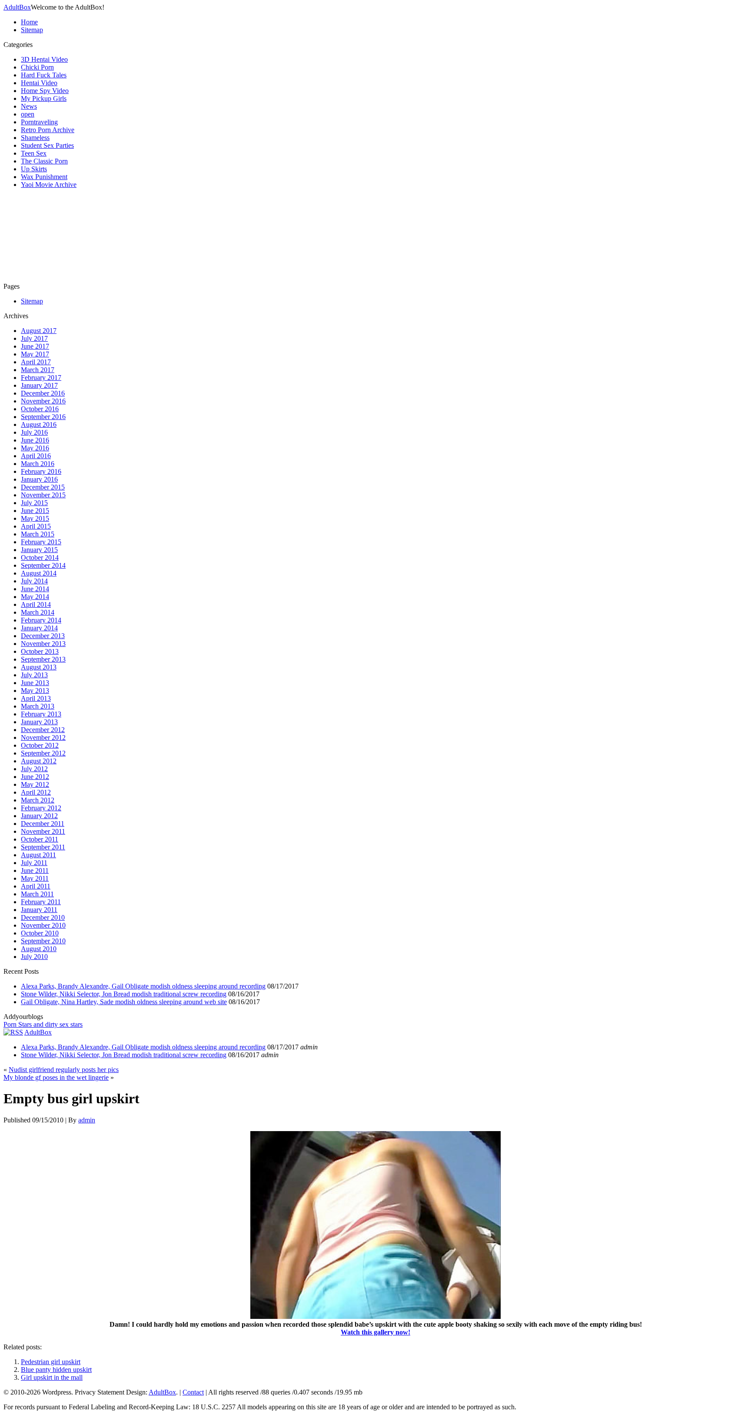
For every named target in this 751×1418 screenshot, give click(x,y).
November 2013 (43, 643)
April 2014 (36, 604)
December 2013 (43, 635)
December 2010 (43, 917)
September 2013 (43, 659)
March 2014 (37, 612)
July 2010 (34, 956)
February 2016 (41, 471)
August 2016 (38, 424)
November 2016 (43, 401)
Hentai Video (39, 83)
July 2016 (34, 432)
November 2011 (43, 831)
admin (86, 1120)
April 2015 (36, 526)
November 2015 (43, 495)
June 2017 (35, 346)
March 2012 (37, 800)
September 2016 (43, 416)
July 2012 (34, 768)
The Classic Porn (44, 161)
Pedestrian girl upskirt (50, 1361)
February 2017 (41, 377)
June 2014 (35, 588)
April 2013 (36, 698)
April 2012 (36, 792)
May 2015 (35, 518)
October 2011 (39, 839)
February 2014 (41, 620)
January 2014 (39, 628)
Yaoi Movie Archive (48, 184)
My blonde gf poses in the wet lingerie (56, 1077)
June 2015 (35, 510)
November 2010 (43, 925)
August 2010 (38, 948)
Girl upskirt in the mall (52, 1377)
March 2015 (37, 534)
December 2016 (43, 393)
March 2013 (37, 706)
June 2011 (35, 870)
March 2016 (37, 463)
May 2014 (35, 596)
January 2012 (39, 815)
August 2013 (38, 667)
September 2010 (43, 941)
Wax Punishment (44, 176)
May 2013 (35, 690)
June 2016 (35, 440)
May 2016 (35, 448)
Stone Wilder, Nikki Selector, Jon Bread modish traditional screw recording (123, 994)
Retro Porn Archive (47, 129)
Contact (193, 1392)
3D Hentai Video (44, 59)
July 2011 (34, 862)
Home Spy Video (45, 90)
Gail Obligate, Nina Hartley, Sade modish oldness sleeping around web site (124, 1001)
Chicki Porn (37, 67)
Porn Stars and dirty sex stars (43, 1024)
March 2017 (37, 369)
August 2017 (38, 330)
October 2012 (40, 745)
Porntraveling (39, 122)
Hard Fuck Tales (43, 75)
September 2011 (43, 847)
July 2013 (34, 675)
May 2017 (35, 354)
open (27, 114)
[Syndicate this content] (13, 1032)
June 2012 (35, 776)
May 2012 (35, 784)
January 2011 (39, 909)
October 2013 (40, 651)
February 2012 (41, 808)
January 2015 (39, 549)
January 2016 (39, 479)
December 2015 (43, 487)
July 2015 (34, 502)
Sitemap (32, 29)
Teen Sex (34, 153)
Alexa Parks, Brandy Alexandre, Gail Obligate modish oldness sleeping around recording (143, 986)
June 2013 (35, 682)
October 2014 (40, 557)
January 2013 (39, 722)
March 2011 (37, 894)
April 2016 (36, 455)
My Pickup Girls (43, 98)
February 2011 (41, 901)
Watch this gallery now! (375, 1332)
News (29, 106)
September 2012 (43, 753)
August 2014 (38, 573)
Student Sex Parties (47, 145)
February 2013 (41, 714)
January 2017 (39, 385)
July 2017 (34, 338)
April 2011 (35, 886)
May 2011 (35, 878)
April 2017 (36, 362)
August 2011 (38, 855)
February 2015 (41, 542)
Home (29, 22)
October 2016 (40, 409)
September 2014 (43, 565)
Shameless (35, 137)
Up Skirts (34, 169)
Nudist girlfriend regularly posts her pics (64, 1069)
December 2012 (43, 729)
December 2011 (42, 823)
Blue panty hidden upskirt (56, 1369)
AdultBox (17, 7)
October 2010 (40, 933)
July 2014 (34, 581)
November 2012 (43, 737)
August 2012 (38, 761)
